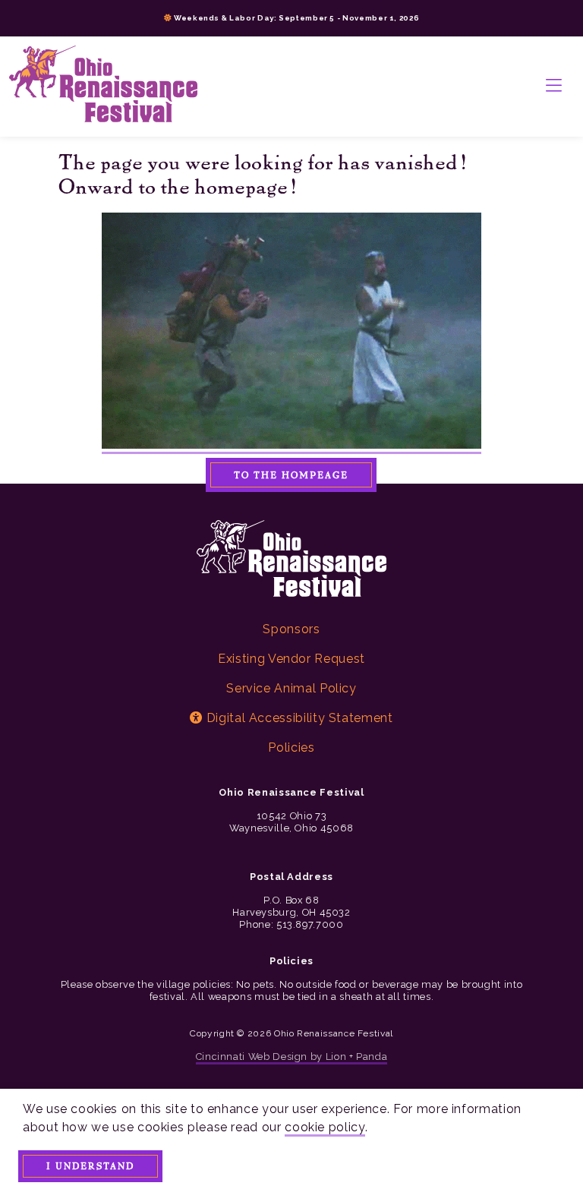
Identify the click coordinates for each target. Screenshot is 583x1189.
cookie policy (324, 1127)
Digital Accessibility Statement (297, 718)
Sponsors (291, 629)
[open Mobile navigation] (554, 86)
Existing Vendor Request (291, 658)
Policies (291, 747)
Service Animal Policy (291, 688)
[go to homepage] (103, 87)
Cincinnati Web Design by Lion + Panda (292, 1056)
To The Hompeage (291, 475)
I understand (90, 1166)
